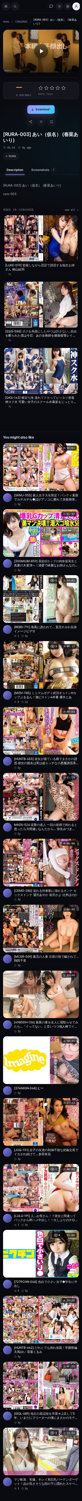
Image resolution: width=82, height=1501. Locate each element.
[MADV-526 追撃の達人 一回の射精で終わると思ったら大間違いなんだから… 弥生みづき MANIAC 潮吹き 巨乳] (41, 804)
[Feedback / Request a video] (51, 6)
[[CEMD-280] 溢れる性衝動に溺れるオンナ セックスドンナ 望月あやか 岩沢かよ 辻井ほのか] (41, 870)
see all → (72, 209)
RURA (12, 156)
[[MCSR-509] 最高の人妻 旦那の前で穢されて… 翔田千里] (41, 936)
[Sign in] (76, 6)
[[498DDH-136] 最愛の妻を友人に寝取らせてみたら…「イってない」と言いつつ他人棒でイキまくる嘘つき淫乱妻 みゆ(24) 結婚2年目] (41, 1002)
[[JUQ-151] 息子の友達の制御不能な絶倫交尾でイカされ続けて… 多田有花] (41, 1129)
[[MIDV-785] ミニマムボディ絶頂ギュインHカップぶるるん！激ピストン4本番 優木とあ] (41, 672)
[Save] (51, 121)
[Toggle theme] (59, 6)
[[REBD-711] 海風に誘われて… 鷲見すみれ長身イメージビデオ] (41, 606)
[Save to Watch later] (73, 448)
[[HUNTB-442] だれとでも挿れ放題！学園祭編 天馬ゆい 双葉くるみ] (41, 1327)
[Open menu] (6, 6)
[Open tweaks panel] (68, 6)
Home (6, 21)
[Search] (15, 6)
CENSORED (21, 21)
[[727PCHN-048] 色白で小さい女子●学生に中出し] (41, 1261)
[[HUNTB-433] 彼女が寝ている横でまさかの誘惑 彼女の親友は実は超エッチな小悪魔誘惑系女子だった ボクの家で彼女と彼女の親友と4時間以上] (41, 738)
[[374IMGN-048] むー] (41, 1065)
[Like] (41, 121)
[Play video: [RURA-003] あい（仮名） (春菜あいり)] (41, 51)
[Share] (30, 121)
